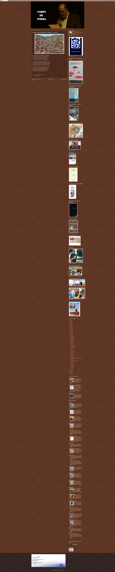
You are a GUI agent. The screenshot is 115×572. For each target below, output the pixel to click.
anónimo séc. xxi (72, 443)
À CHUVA (71, 350)
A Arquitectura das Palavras (74, 533)
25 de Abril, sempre (76, 410)
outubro (72, 339)
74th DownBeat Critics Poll (77, 394)
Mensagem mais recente (36, 79)
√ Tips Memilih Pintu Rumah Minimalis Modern (75, 528)
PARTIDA (71, 349)
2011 (70, 371)
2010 (70, 372)
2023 (70, 323)
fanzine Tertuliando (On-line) (74, 507)
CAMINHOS (72, 359)
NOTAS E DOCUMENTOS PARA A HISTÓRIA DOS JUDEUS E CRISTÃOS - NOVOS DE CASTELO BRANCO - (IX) (78, 387)
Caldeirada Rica (72, 393)
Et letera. (71, 403)
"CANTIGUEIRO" (72, 466)
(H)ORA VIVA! (72, 354)
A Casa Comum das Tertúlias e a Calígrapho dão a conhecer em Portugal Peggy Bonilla (78, 521)
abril (71, 364)
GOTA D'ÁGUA (72, 355)
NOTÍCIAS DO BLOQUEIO (73, 436)
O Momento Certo (72, 480)
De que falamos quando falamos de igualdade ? (76, 508)
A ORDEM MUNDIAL (72, 444)
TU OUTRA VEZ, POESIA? (74, 360)
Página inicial (50, 79)
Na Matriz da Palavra (73, 423)
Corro (74, 449)
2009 (70, 373)
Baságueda (71, 487)
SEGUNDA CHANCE (76, 494)
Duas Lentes (71, 513)
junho (71, 344)
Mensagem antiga (64, 79)
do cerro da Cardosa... (73, 400)
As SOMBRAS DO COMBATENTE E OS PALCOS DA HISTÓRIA (78, 437)
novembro (72, 338)
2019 (70, 328)
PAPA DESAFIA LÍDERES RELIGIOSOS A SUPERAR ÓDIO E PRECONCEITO (75, 431)
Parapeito (71, 409)
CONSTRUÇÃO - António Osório (78, 378)
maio (71, 363)
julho (71, 343)
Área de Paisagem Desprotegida (74, 534)
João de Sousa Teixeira (76, 31)
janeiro (71, 368)
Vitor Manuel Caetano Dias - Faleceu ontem (77, 417)
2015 (70, 333)
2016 (70, 332)
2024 (70, 322)
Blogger (63, 570)
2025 (70, 321)
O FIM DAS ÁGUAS (73, 345)
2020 (70, 327)
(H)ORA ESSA (37, 75)
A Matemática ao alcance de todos (74, 448)
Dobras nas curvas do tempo (77, 473)
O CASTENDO (72, 429)
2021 (70, 326)
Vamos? (75, 467)
